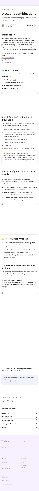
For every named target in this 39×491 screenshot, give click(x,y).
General (14, 9)
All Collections (5, 9)
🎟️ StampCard (6, 62)
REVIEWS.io (24, 458)
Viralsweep (5, 477)
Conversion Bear (7, 484)
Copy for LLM (29, 25)
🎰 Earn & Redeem (8, 58)
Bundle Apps (6, 468)
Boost (22, 462)
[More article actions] (35, 25)
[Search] (32, 3)
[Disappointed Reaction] (3, 401)
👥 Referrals (5, 60)
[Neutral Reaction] (8, 401)
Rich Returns (6, 480)
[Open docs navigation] (35, 3)
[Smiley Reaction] (12, 401)
